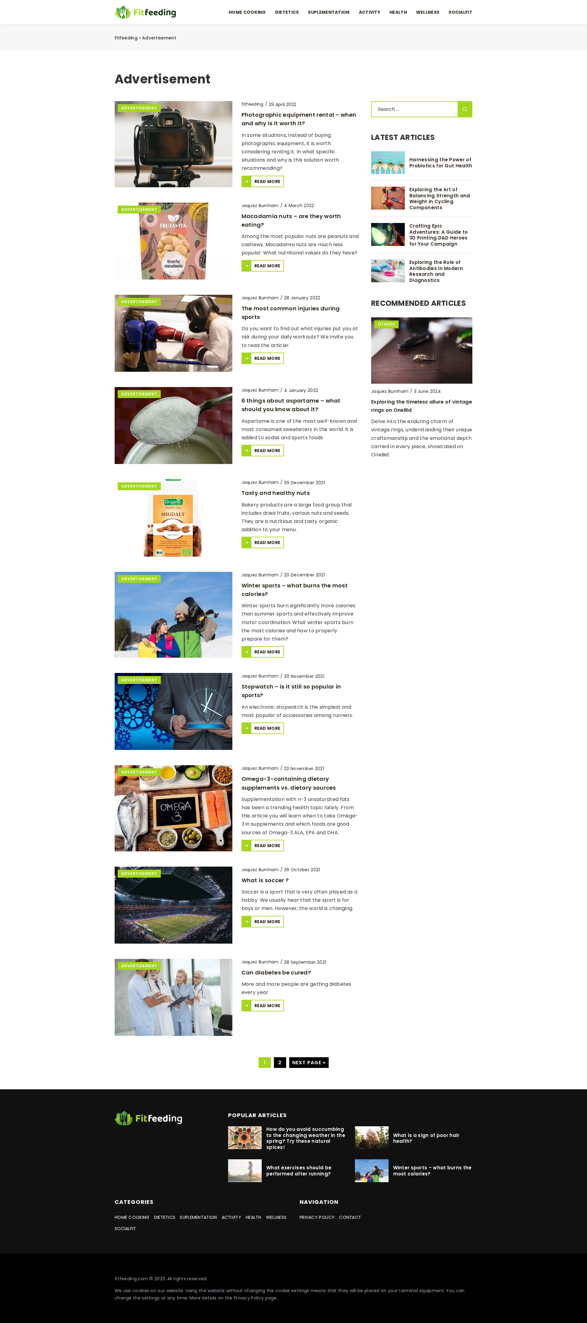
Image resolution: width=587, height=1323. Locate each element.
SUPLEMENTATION (328, 12)
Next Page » (309, 1062)
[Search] (465, 109)
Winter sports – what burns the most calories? (432, 1171)
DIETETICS (287, 12)
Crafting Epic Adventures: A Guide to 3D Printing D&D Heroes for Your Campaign (438, 235)
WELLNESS (427, 12)
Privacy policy (317, 1217)
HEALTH (398, 12)
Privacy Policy (249, 1298)
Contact (350, 1217)
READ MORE (267, 181)
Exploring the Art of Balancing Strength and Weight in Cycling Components (439, 198)
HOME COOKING (247, 12)
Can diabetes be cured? (276, 972)
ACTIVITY (369, 12)
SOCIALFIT (460, 12)
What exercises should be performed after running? (298, 1171)
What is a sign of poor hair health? (426, 1138)
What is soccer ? (265, 880)
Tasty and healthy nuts (276, 493)
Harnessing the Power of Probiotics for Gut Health (440, 163)
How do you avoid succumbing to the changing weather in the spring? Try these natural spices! (305, 1138)
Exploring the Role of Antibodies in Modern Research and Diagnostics (436, 271)
